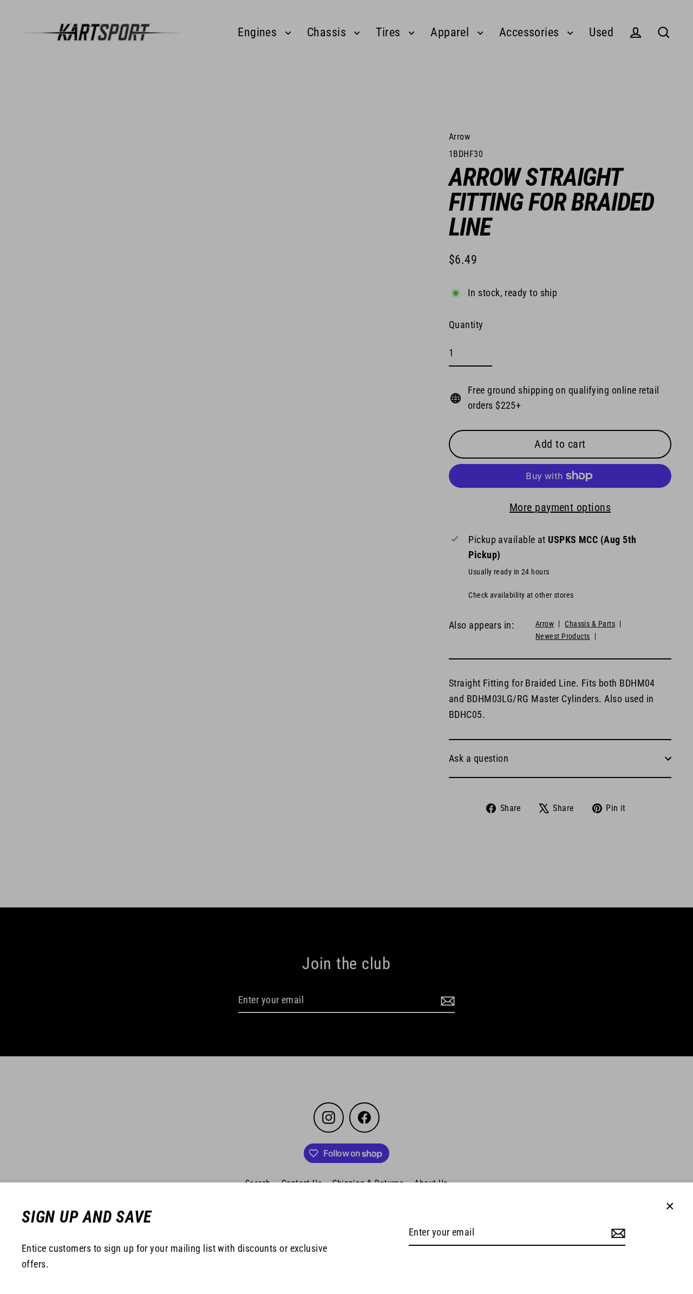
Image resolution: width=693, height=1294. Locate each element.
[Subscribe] (616, 1233)
